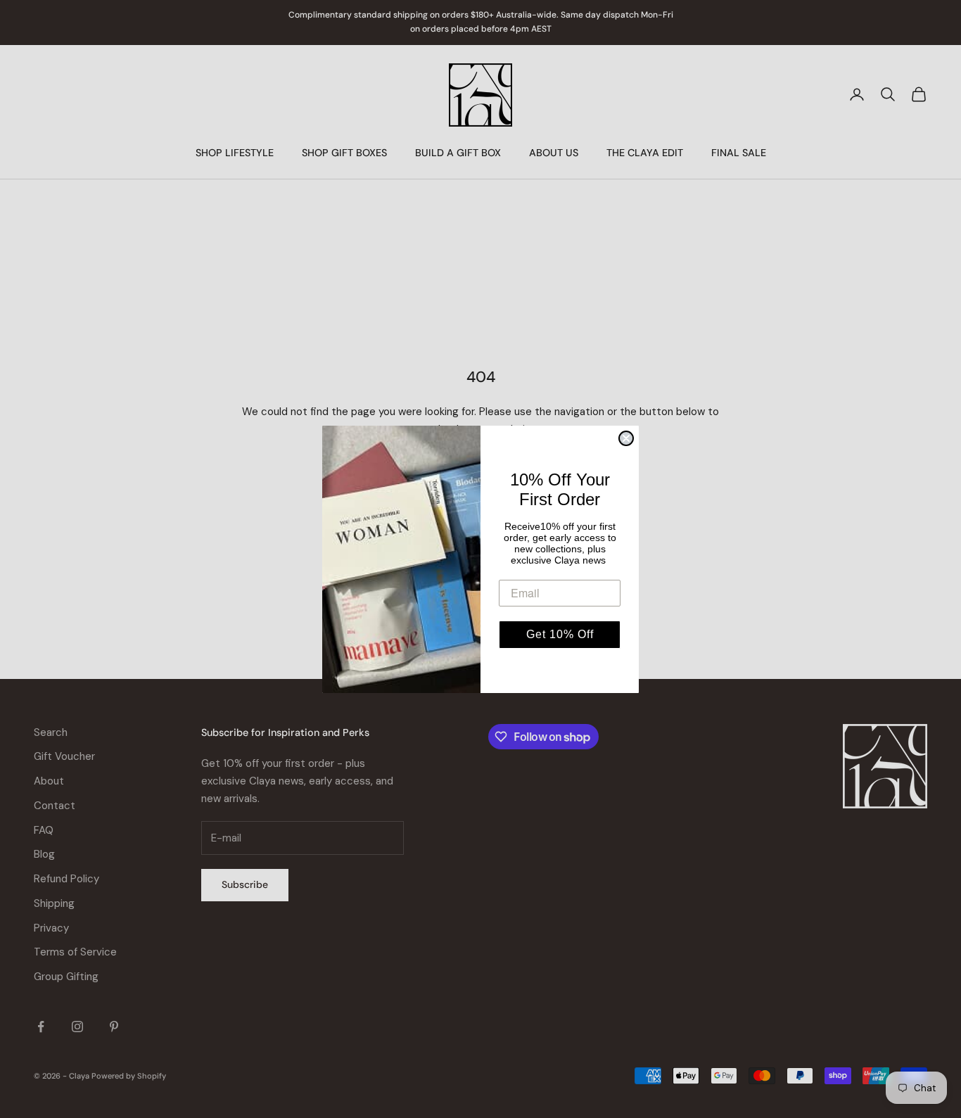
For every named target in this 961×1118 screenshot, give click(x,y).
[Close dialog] (626, 438)
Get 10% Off (560, 634)
